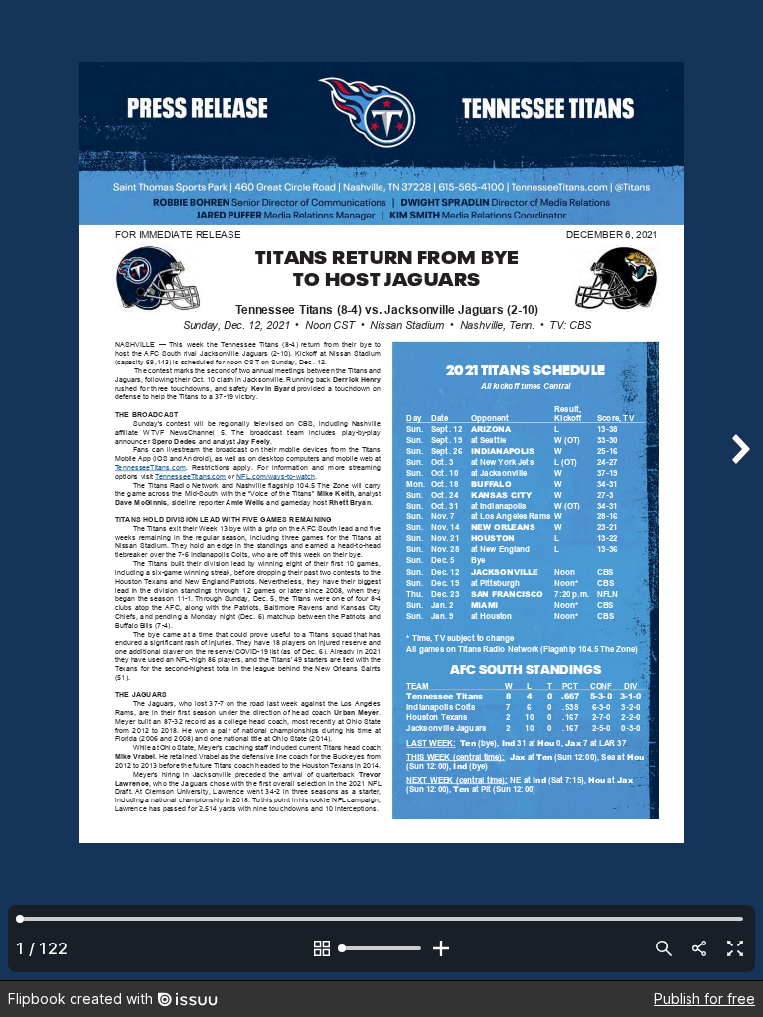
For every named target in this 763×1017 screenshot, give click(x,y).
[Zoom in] (441, 948)
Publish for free (704, 998)
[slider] (381, 948)
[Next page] (739, 490)
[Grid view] (322, 948)
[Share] (699, 948)
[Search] (664, 948)
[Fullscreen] (735, 948)
